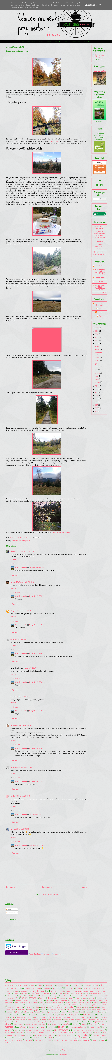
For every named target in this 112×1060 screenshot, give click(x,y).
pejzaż (56, 1022)
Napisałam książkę (99, 71)
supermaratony (9, 1032)
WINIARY (77, 998)
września (98, 358)
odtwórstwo (57, 1019)
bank (51, 1000)
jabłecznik (18, 1012)
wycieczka (27, 540)
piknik (74, 1022)
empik (43, 1007)
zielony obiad (76, 1038)
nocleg (44, 1019)
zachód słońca (25, 1038)
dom (63, 1005)
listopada (98, 349)
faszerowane (57, 1007)
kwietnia (97, 373)
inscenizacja (10, 1012)
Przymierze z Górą (96, 993)
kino (20, 1015)
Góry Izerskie (16, 540)
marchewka (66, 1017)
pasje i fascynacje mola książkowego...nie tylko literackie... (100, 272)
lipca (96, 364)
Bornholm (39, 985)
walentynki (97, 1032)
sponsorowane (76, 41)
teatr (58, 1032)
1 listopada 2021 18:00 (35, 596)
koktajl (27, 1015)
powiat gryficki (56, 1024)
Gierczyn (56, 987)
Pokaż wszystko (102, 292)
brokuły (17, 1002)
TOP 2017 (24, 998)
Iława (68, 991)
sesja (16, 1030)
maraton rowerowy (55, 1017)
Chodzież (67, 985)
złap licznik (38, 1040)
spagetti (49, 1030)
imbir (93, 1009)
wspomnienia (60, 1035)
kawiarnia (7, 1015)
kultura (99, 1015)
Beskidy (26, 985)
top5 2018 (71, 1032)
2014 (96, 405)
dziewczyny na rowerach (15, 1007)
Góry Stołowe (54, 991)
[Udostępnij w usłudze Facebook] (39, 538)
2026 (97, 328)
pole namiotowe (18, 1024)
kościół (62, 1015)
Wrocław (91, 998)
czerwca (97, 367)
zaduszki (35, 1038)
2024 (97, 334)
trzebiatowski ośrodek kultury (84, 1032)
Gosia (12, 639)
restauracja (42, 1027)
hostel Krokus (86, 1009)
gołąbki (14, 1009)
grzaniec (29, 1009)
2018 (96, 392)
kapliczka (88, 1012)
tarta (53, 1032)
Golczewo (78, 988)
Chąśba (74, 985)
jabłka (25, 1012)
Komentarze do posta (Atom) (50, 894)
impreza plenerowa (102, 1009)
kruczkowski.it (62, 1055)
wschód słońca (48, 1035)
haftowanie (53, 1009)
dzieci (99, 1005)
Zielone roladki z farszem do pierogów (99, 253)
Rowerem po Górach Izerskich (61, 532)
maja (96, 370)
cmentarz (96, 1002)
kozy (56, 1015)
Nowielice (53, 993)
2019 (96, 389)
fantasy (49, 1007)
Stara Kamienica (65, 996)
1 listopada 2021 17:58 (35, 711)
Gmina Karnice (69, 988)
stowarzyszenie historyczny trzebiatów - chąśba (89, 1030)
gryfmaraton (21, 1009)
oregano (71, 1019)
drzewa (82, 1005)
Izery (62, 991)
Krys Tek (13, 829)
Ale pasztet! (99, 241)
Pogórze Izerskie (77, 993)
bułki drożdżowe (33, 1002)
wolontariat (38, 1035)
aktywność (18, 1000)
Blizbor (33, 985)
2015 (96, 402)
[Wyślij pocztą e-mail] (34, 538)
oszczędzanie (91, 1019)
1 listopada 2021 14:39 (20, 639)
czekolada (41, 1005)
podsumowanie (100, 1022)
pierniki (62, 1022)
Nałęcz (32, 993)
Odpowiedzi (16, 564)
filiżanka (65, 1007)
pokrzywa (8, 1024)
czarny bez (34, 1005)
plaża (85, 1022)
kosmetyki (49, 1015)
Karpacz (98, 991)
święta (102, 1040)
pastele (44, 1022)
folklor (95, 1007)
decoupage (56, 1005)
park (29, 1022)
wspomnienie (71, 1035)
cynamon (20, 1005)
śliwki (80, 1040)
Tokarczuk (42, 998)
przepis (84, 1024)
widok (22, 1035)
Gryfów (16, 991)
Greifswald (92, 988)
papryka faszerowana (19, 1022)
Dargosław (95, 985)
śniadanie (87, 1040)
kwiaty (8, 1017)
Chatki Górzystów (53, 141)
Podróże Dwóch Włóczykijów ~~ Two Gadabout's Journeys (100, 287)
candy (42, 1002)
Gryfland (9, 991)
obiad (49, 1019)
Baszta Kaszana (9, 985)
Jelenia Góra (77, 991)
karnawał (96, 1012)
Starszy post (83, 887)
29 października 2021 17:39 (26, 582)
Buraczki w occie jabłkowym (99, 227)
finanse (79, 1007)
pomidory (42, 1024)
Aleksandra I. (14, 551)
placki (79, 1022)
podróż (49, 41)
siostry (22, 1030)
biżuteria (80, 1000)
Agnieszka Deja (15, 767)
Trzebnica (62, 998)
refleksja (22, 1027)
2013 (96, 408)
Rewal (14, 996)
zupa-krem (18, 1040)
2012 (96, 411)
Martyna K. (13, 611)
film (71, 1007)
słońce (48, 1032)
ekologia (36, 1007)
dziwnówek (29, 1007)
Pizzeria (60, 993)
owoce (99, 1019)
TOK (17, 998)
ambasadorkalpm (28, 1000)
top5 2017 (64, 1032)
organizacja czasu (81, 1019)
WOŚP (84, 998)
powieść (66, 1024)
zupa (103, 1038)
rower (66, 41)
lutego (97, 379)
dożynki (68, 1005)
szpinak (35, 1032)
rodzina (50, 1027)
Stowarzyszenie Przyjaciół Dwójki (81, 996)
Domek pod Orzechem (28, 41)
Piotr (100, 316)
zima (84, 1037)
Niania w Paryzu (100, 278)
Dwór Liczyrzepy (29, 988)
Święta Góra (64, 1040)
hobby (78, 1009)
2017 (96, 395)
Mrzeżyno (24, 993)
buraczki (23, 1002)
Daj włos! (87, 985)
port (49, 1024)
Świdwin (56, 1040)
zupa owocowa (9, 1040)
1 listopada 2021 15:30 (23, 697)
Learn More (90, 5)
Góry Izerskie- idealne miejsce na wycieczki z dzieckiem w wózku (99, 234)
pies (68, 1022)
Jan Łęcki (100, 281)
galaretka (7, 1009)
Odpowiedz (13, 559)
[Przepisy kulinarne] (99, 151)
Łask (45, 1040)
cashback (48, 1002)
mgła (82, 1017)
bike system (72, 1000)
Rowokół (27, 996)
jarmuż (44, 1012)
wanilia (105, 1032)
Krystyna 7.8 (14, 582)
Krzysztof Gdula (15, 725)
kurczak (105, 1015)
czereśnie (48, 1005)
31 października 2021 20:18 (25, 611)
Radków (105, 993)
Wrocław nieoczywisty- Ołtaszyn (99, 246)
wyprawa (96, 1035)
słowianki (41, 1032)
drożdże (74, 1005)
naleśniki (36, 1019)
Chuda (100, 309)
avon (42, 1000)
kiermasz (14, 1015)
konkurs (40, 1015)
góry (44, 1009)
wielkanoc (29, 1035)
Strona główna (47, 887)
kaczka (76, 1012)
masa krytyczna (75, 1017)
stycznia (97, 382)
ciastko (82, 1002)
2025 (97, 331)
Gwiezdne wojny (25, 991)
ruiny (103, 1027)
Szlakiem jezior (96, 996)
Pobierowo (67, 993)
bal (47, 1000)
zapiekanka (50, 1038)
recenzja (57, 41)
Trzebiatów (52, 998)
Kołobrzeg (8, 993)
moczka (88, 1017)
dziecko (105, 1005)
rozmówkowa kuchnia (78, 1027)
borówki (100, 1000)
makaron (36, 1017)
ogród (65, 1019)
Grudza (99, 988)
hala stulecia (61, 1009)
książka (74, 1014)
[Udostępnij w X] (37, 538)
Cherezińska (59, 985)
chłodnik (75, 1002)
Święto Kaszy (73, 1040)
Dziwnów (38, 988)
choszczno (68, 1002)
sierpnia (97, 361)
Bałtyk (19, 985)
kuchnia (41, 41)
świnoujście (95, 1040)
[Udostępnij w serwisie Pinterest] (40, 538)
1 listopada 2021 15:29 (30, 668)
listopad (30, 1017)
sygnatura (20, 1032)
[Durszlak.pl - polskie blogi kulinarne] (58, 954)
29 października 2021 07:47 (37, 567)
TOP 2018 (33, 998)
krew (67, 1015)
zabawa (16, 1038)
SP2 (38, 996)
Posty (9, 909)
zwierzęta (87, 41)
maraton (44, 1017)
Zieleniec (99, 998)
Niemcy (46, 993)
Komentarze (11, 913)
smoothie (28, 1030)
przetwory (94, 1024)
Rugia (33, 996)
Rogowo (21, 996)
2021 (96, 344)
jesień (63, 1012)
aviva (37, 1000)
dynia (93, 1005)
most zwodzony (103, 1017)
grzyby (36, 1009)
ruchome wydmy (95, 1027)
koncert (33, 1015)
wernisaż (16, 1035)
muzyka (23, 1019)
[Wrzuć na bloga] (35, 538)
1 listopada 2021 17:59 (35, 625)
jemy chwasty (53, 1012)
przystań (103, 1024)
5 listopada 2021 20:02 (22, 829)
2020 (97, 386)
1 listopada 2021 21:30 (35, 781)
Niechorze (39, 993)
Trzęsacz (70, 998)
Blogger (64, 1050)
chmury (61, 1002)
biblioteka (64, 1000)
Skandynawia (55, 996)
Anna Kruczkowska (21, 567)
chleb (55, 1002)
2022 (97, 340)
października (98, 353)
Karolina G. (13, 796)
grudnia (97, 346)
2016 (96, 399)
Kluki (104, 991)
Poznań (87, 993)
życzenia (7, 1042)
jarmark (37, 1012)
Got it (98, 5)
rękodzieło (8, 1030)
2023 (97, 337)
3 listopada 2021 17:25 (23, 796)
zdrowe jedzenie (65, 1038)
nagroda (30, 1019)
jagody (31, 1012)
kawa (102, 1012)
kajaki (82, 1012)
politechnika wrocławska (31, 1024)
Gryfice (105, 988)
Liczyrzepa (16, 993)
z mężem (9, 1038)
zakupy (41, 1038)
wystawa (104, 1035)
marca (97, 376)
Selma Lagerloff (45, 996)
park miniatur (36, 1022)
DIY (81, 985)
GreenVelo (85, 988)
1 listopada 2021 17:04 (26, 725)
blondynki (92, 1000)
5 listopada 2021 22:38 (36, 845)
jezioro (70, 1012)
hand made (70, 1009)
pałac (50, 1022)
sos (43, 1030)
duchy (87, 1005)
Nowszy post (10, 887)
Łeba (50, 1040)
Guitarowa (100, 312)
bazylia (57, 1000)
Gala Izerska (46, 988)
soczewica (36, 1030)
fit (90, 1007)
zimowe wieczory (94, 1038)
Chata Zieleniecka (49, 985)
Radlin (8, 996)
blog (85, 1000)
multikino (9, 1019)
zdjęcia (57, 1038)
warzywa (9, 1035)
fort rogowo (102, 1007)
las (13, 1017)
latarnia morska (21, 1017)
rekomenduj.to (32, 1027)
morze (94, 1017)
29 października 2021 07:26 (27, 551)
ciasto (89, 1002)
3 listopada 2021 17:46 (35, 814)
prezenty (75, 1024)
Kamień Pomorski (88, 991)
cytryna (27, 1005)
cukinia (13, 1005)
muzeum (16, 1019)
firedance (85, 1007)
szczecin (27, 1032)
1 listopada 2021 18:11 (26, 767)
